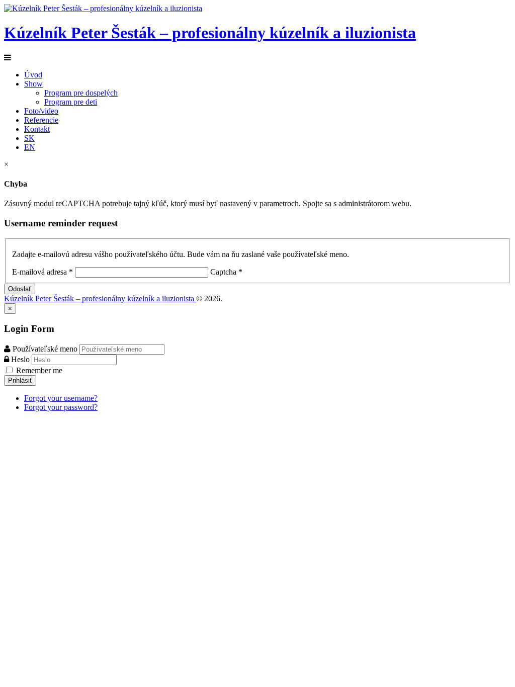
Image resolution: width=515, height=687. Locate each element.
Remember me (38, 370)
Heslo (21, 359)
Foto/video (41, 111)
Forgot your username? (61, 398)
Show (33, 83)
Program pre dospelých (81, 93)
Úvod (33, 74)
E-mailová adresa (42, 272)
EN (29, 147)
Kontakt (37, 129)
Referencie (41, 120)
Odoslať (19, 289)
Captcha (225, 272)
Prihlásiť (20, 380)
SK (29, 138)
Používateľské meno (45, 349)
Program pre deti (70, 102)
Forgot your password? (61, 407)
